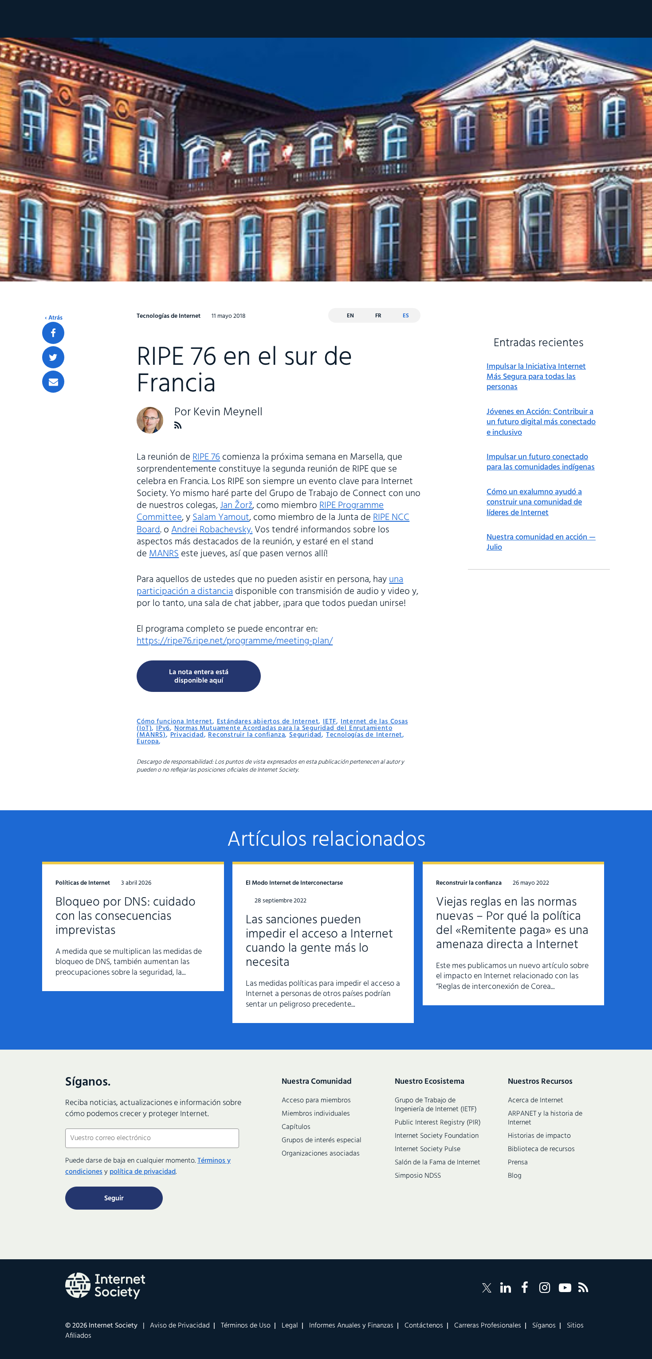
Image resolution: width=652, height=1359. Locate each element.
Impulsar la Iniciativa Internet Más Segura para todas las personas (536, 377)
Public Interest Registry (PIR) (438, 1123)
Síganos (544, 1326)
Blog (515, 1176)
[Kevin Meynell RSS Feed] (178, 425)
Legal (290, 1326)
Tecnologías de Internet (364, 735)
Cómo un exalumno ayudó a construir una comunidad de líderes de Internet (534, 502)
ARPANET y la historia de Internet (545, 1118)
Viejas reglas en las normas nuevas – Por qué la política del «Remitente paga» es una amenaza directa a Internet (512, 923)
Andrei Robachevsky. (211, 530)
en (350, 315)
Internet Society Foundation (437, 1136)
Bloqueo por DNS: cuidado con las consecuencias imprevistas (125, 916)
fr (378, 315)
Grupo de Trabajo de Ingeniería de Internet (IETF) (436, 1105)
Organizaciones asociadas (321, 1154)
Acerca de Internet (535, 1100)
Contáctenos (424, 1326)
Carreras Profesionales (487, 1326)
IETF (329, 721)
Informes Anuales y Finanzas (351, 1326)
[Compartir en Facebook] (53, 333)
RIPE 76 (206, 457)
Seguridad (305, 735)
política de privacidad (143, 1172)
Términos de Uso (246, 1326)
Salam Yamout (220, 517)
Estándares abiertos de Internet (268, 721)
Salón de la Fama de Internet (437, 1162)
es (406, 315)
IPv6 (163, 728)
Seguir (114, 1198)
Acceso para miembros (316, 1100)
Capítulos (296, 1127)
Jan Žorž (236, 505)
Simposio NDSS (418, 1176)
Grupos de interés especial (321, 1140)
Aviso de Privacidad (180, 1326)
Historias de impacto (539, 1136)
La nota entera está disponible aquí (198, 677)
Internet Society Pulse (427, 1149)
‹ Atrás (54, 318)
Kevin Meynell (228, 412)
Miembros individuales (316, 1114)
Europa (148, 741)
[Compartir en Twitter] (53, 357)
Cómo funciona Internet (174, 721)
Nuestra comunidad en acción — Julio (541, 542)
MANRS (164, 554)
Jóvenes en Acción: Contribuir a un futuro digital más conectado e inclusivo (541, 422)
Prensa (518, 1162)
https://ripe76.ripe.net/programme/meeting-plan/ (235, 641)
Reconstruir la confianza (246, 735)
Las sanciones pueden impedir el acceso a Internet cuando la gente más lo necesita (319, 941)
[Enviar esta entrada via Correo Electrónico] (53, 382)
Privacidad (187, 735)
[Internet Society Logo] (105, 1286)
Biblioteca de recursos (541, 1149)
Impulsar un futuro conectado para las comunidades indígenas (541, 462)
